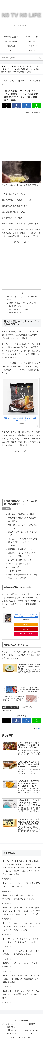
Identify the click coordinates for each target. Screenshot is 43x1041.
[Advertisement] (21, 137)
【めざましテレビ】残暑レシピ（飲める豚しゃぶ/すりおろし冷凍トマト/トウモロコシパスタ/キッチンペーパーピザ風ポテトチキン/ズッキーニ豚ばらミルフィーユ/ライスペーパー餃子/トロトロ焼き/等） (21, 867)
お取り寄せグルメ (27, 707)
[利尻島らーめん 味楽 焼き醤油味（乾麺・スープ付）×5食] (20, 397)
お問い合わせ (11, 1030)
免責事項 (32, 1024)
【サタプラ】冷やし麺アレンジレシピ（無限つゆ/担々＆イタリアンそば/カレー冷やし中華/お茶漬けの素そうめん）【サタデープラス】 (21, 911)
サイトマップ (11, 1033)
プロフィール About (32, 1030)
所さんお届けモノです (11, 707)
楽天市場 (25, 629)
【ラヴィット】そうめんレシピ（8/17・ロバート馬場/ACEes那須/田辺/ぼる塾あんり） (21, 952)
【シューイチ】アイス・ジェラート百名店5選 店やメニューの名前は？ (21, 885)
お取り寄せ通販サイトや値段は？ (21, 309)
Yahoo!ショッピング (26, 633)
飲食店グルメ (8, 710)
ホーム (31, 1033)
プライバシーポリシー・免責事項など (11, 1025)
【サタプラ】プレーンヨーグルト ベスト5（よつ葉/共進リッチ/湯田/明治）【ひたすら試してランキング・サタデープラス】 (21, 926)
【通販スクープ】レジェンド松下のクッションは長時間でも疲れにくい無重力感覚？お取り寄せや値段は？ (20, 979)
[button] (40, 57)
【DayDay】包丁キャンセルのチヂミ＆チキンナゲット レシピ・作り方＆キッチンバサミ (21, 940)
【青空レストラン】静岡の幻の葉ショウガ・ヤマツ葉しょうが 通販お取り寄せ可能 (20, 897)
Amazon (25, 624)
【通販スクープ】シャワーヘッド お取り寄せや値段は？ (20, 965)
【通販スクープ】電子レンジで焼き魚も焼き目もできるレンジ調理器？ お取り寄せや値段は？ (20, 994)
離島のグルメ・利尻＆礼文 (18, 312)
